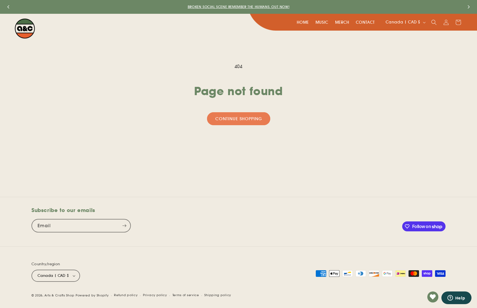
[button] (434, 22)
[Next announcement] (468, 6)
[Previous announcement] (8, 6)
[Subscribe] (124, 225)
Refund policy (125, 295)
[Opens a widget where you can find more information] (456, 298)
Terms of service (186, 295)
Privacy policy (155, 295)
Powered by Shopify (92, 295)
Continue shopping (238, 118)
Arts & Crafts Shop (59, 295)
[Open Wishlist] (432, 296)
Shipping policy (217, 295)
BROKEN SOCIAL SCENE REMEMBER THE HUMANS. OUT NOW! (238, 7)
